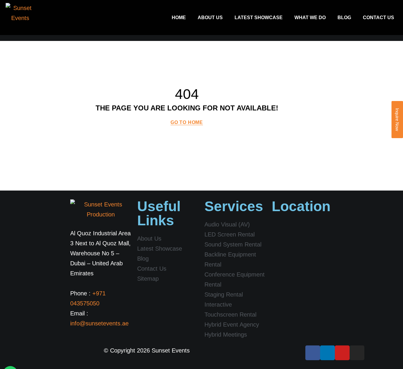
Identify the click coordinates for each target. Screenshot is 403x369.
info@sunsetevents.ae (99, 323)
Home (179, 17)
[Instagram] (357, 352)
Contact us (378, 17)
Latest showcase (259, 17)
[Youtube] (342, 352)
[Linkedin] (327, 352)
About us (210, 17)
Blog (344, 17)
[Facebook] (312, 352)
